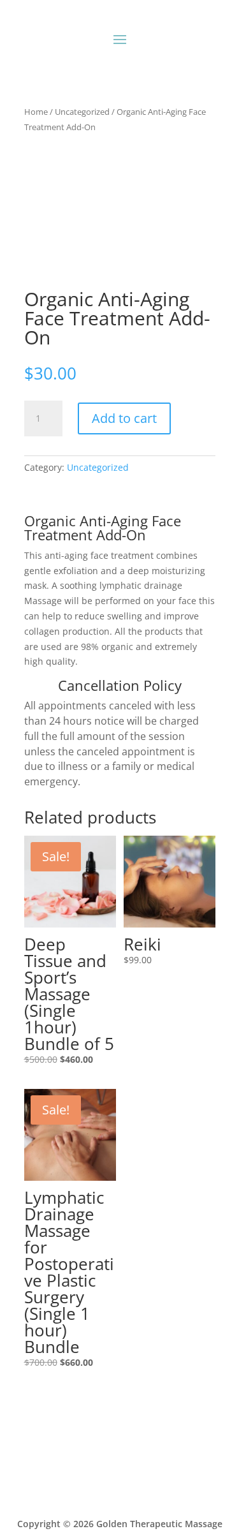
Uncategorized (82, 111)
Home (36, 111)
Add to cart (124, 418)
